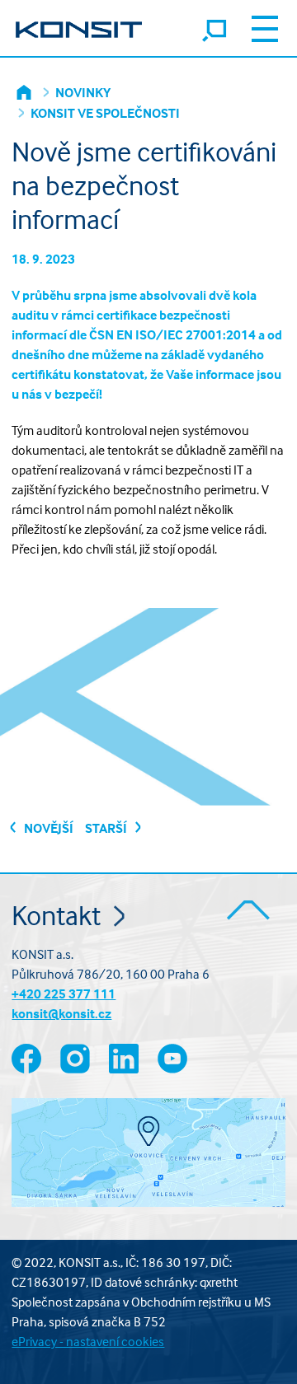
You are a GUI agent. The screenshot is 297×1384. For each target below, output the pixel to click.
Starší (107, 828)
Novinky (83, 92)
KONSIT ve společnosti (105, 113)
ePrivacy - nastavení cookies (88, 1341)
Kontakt (59, 915)
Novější (47, 828)
